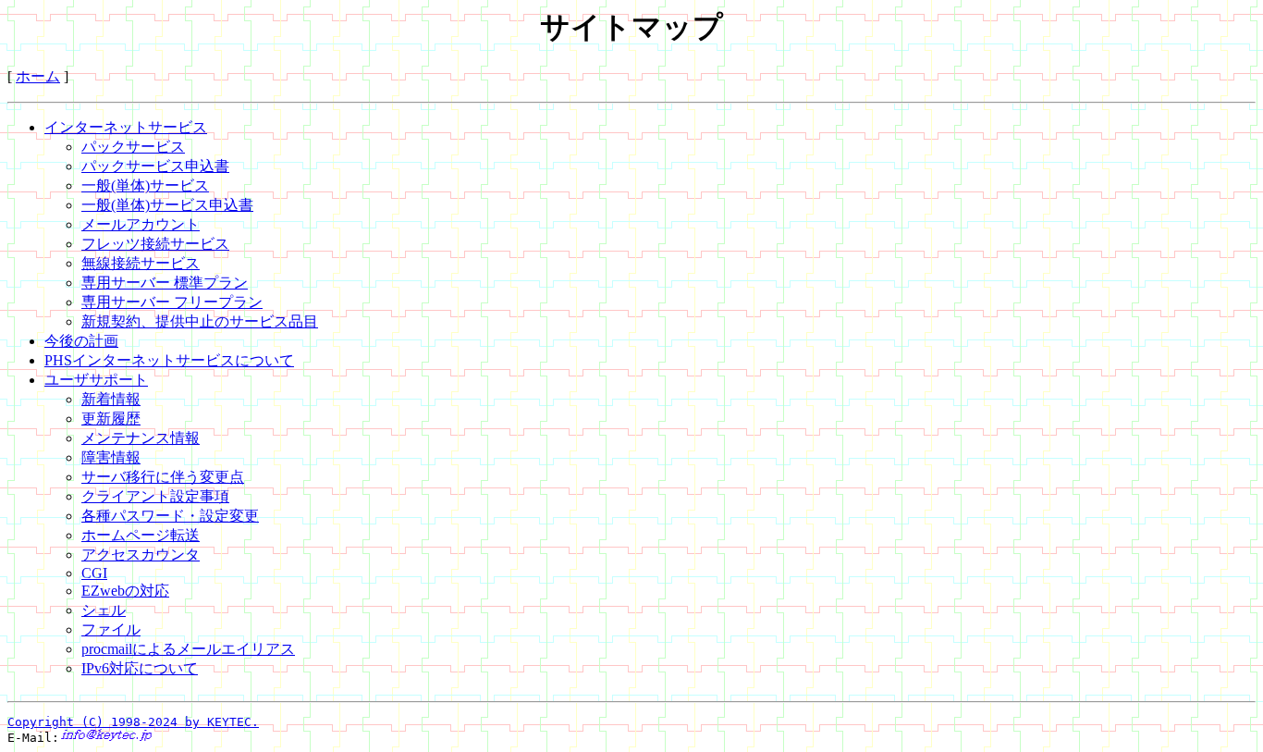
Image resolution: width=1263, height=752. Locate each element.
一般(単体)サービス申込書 (167, 205)
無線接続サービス (140, 263)
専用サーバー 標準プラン (164, 282)
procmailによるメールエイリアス (188, 649)
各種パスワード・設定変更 (170, 516)
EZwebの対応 (125, 590)
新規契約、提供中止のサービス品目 (199, 321)
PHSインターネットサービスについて (169, 360)
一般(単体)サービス (145, 185)
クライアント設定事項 (155, 496)
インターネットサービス (125, 127)
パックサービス (133, 146)
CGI (94, 573)
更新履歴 (111, 418)
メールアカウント (140, 224)
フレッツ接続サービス (155, 244)
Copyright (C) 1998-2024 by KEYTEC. (133, 722)
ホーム (38, 76)
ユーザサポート (96, 380)
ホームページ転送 (140, 535)
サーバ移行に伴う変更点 (162, 477)
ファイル (111, 629)
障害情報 (111, 457)
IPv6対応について (139, 668)
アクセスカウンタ (140, 554)
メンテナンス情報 (140, 438)
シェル (103, 610)
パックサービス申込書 (155, 166)
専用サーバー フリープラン (172, 302)
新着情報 (111, 399)
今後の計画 (81, 341)
